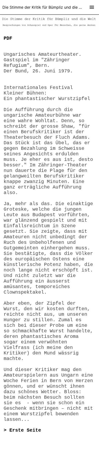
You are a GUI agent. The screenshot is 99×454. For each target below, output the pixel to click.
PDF (8, 38)
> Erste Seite (22, 430)
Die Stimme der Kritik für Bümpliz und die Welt (44, 7)
